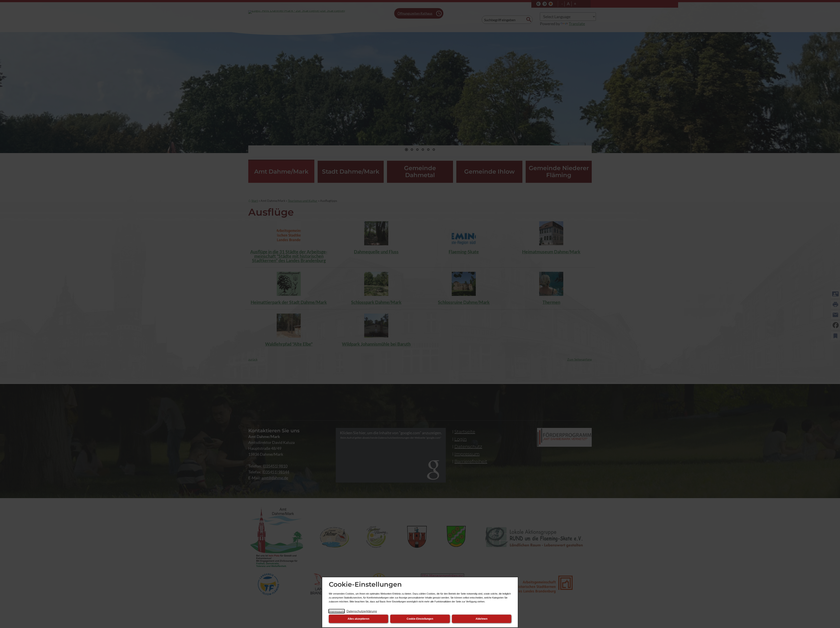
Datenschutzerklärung (361, 611)
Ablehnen (481, 618)
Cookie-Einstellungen (420, 618)
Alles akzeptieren (358, 618)
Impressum (336, 611)
